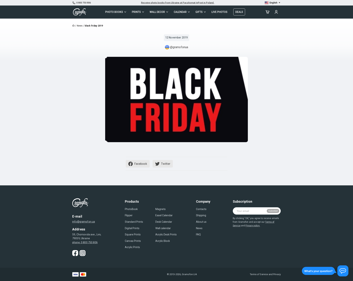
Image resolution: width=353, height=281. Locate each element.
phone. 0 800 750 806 (85, 242)
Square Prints (133, 234)
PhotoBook (131, 209)
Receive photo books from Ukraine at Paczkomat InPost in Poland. (177, 2)
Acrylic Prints (132, 247)
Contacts (201, 209)
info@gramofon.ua (83, 221)
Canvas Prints (133, 240)
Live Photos (219, 11)
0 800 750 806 (83, 2)
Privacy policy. (252, 225)
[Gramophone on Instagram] (82, 253)
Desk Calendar (163, 221)
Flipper (129, 215)
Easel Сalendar (164, 215)
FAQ (198, 234)
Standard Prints (134, 221)
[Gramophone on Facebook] (75, 253)
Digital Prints (132, 228)
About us (201, 221)
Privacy (277, 274)
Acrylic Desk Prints (166, 234)
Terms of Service (259, 274)
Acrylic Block (162, 240)
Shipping (201, 215)
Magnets (160, 209)
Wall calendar (163, 228)
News (199, 228)
